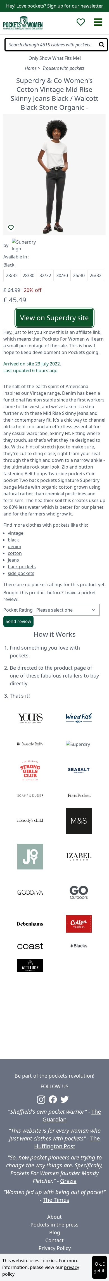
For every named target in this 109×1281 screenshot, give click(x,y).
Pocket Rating (18, 610)
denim (14, 546)
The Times (56, 1200)
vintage (15, 533)
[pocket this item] (11, 228)
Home (31, 68)
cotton (15, 553)
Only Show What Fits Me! (55, 58)
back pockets (22, 567)
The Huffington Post (67, 1142)
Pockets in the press (54, 1224)
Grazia (68, 1181)
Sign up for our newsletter (75, 6)
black (13, 540)
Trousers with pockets (63, 68)
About (54, 1216)
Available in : (16, 257)
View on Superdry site (54, 317)
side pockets (21, 573)
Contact (54, 1240)
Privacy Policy (55, 1248)
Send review (18, 621)
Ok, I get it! (100, 1267)
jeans (13, 560)
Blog (54, 1232)
